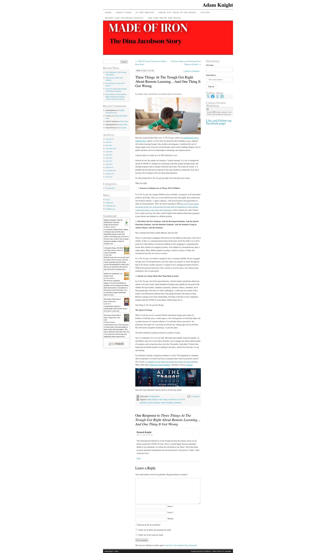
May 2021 (109, 145)
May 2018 (109, 161)
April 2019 (109, 158)
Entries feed (109, 203)
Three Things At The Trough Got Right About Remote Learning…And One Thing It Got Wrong (168, 81)
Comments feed (110, 206)
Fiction (205, 12)
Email (171, 512)
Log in (108, 199)
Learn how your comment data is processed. (181, 545)
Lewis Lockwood (110, 278)
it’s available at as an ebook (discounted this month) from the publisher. (171, 361)
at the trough (162, 399)
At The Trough (145, 12)
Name (170, 506)
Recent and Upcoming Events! (124, 18)
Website (170, 518)
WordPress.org (110, 209)
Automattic (227, 551)
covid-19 (181, 399)
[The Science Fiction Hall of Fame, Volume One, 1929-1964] (126, 321)
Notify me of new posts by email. (150, 535)
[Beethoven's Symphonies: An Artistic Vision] (126, 279)
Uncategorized (154, 396)
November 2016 (111, 170)
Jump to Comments (191, 71)
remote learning (154, 402)
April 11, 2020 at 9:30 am (145, 435)
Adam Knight (218, 5)
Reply (139, 458)
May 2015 (109, 177)
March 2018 (109, 167)
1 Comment (195, 396)
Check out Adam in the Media (177, 12)
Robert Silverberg (110, 322)
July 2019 (109, 155)
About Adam (123, 12)
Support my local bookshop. (160, 364)
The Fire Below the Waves (164, 18)
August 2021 (110, 139)
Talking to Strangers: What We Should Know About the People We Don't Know (113, 222)
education (143, 402)
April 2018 (109, 164)
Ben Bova (108, 304)
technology (178, 402)
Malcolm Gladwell (110, 227)
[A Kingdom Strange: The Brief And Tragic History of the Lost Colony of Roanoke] (126, 254)
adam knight (152, 399)
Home (108, 12)
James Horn (109, 255)
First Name (210, 65)
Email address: (211, 75)
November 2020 (111, 148)
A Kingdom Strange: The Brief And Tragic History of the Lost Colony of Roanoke (113, 250)
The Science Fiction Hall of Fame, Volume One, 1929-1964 (112, 317)
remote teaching (166, 402)
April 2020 (109, 151)
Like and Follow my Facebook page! (219, 121)
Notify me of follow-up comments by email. (154, 530)
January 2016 (110, 174)
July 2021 (109, 142)
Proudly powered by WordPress (201, 551)
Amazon (189, 364)
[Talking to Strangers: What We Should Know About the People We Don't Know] (126, 226)
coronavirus (172, 399)
